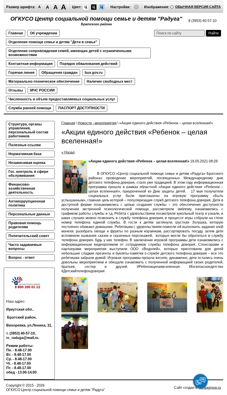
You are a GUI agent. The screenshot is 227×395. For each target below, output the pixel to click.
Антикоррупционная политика (26, 203)
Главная (15, 33)
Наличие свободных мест (110, 81)
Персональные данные (29, 214)
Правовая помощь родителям (24, 225)
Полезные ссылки (24, 145)
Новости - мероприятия (97, 123)
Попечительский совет (28, 236)
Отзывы (15, 90)
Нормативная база (24, 154)
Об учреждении (43, 33)
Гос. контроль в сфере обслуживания (28, 173)
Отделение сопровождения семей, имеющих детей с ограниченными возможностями (69, 53)
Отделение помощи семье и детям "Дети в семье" (52, 42)
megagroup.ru (210, 387)
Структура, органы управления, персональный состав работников (28, 130)
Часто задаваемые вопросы (25, 247)
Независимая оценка (26, 163)
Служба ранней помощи (29, 108)
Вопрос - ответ (21, 257)
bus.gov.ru (94, 72)
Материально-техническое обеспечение (44, 81)
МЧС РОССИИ (42, 90)
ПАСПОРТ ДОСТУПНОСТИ (81, 108)
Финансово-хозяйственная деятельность (21, 188)
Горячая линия (21, 72)
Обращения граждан (59, 72)
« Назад (67, 152)
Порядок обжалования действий (88, 64)
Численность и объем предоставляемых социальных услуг (61, 99)
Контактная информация (30, 64)
